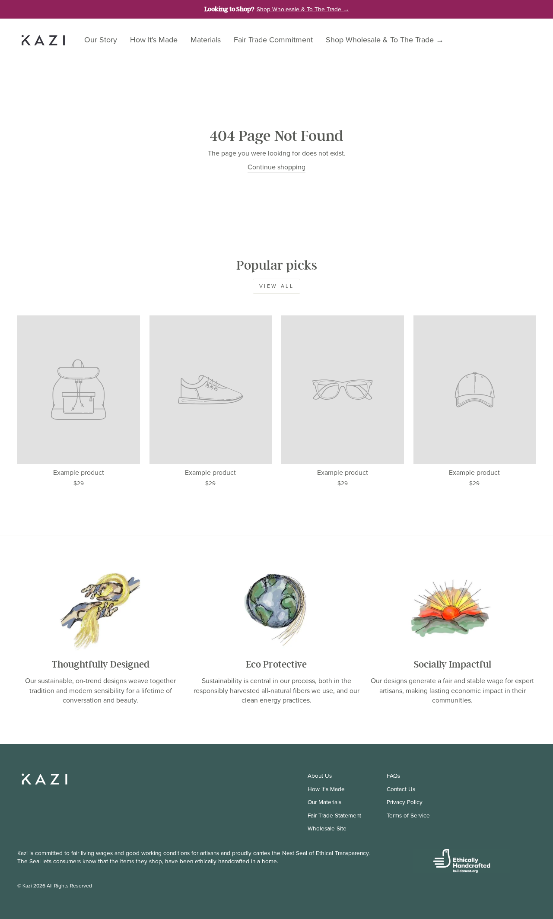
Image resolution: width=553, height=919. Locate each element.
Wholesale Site (327, 828)
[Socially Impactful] (452, 609)
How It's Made (154, 39)
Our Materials (324, 802)
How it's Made (326, 789)
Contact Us (401, 789)
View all (276, 286)
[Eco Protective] (276, 609)
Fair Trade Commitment (273, 39)
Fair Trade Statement (334, 815)
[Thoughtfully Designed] (100, 609)
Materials (206, 39)
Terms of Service (408, 815)
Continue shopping (276, 167)
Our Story (100, 39)
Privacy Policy (405, 802)
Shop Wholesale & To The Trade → (385, 39)
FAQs (393, 775)
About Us (320, 775)
